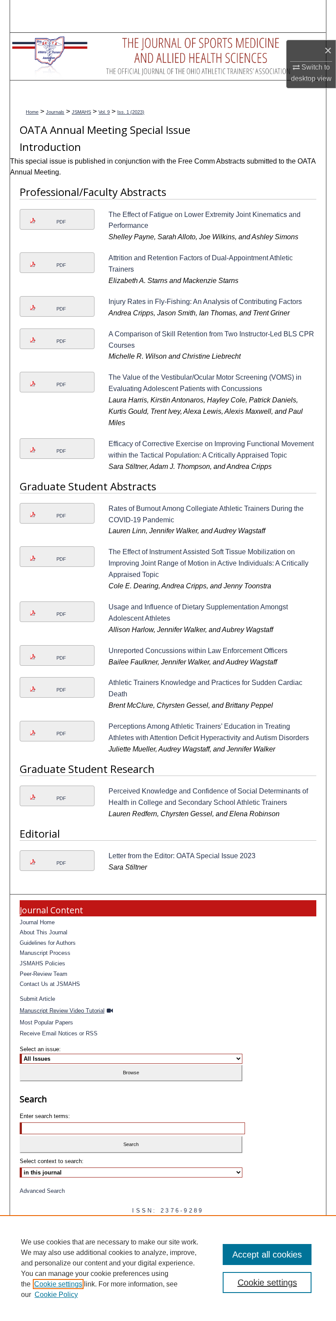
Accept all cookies (267, 1254)
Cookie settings (58, 1284)
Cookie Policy (56, 1294)
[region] (168, 1268)
